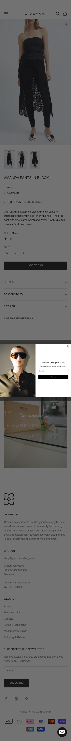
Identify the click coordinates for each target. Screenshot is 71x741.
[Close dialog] (68, 346)
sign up (53, 377)
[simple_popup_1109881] (62, 732)
